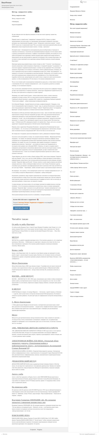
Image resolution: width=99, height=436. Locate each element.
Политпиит (73, 270)
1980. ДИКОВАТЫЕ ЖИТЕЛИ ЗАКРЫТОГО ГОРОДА (35, 328)
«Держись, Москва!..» (76, 198)
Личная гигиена (74, 283)
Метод (14, 315)
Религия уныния (74, 151)
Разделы (39, 429)
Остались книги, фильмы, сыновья (79, 228)
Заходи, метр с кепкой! (76, 15)
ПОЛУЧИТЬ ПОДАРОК (21, 208)
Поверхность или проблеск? (77, 120)
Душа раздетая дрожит (76, 236)
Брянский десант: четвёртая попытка (79, 56)
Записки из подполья (75, 37)
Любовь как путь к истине (77, 202)
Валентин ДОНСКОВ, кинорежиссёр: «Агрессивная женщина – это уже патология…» (80, 260)
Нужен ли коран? (74, 125)
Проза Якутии (73, 241)
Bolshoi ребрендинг (75, 180)
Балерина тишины (75, 99)
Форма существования (76, 73)
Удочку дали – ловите (75, 69)
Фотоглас (72, 19)
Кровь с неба (17, 250)
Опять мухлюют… (75, 176)
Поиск (83, 2)
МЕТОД (15, 237)
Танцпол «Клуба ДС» (75, 275)
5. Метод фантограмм (21, 302)
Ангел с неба (17, 374)
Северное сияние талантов (77, 232)
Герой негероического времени (78, 133)
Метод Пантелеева (20, 263)
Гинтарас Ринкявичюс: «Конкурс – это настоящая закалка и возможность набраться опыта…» (80, 157)
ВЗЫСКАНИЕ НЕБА (21, 415)
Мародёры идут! (74, 142)
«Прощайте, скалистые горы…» (78, 210)
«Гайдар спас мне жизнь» (76, 206)
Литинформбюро (74, 82)
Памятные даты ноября (76, 77)
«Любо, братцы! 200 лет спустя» (78, 167)
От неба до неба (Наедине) (23, 224)
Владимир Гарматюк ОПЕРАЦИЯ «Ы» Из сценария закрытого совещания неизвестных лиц (34, 401)
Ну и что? (72, 172)
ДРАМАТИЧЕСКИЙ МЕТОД (24, 361)
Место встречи (74, 86)
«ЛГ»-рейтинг (73, 90)
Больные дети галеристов (76, 193)
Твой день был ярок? (75, 146)
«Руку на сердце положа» (76, 296)
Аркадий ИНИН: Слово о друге (78, 287)
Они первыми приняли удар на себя (79, 223)
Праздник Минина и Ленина (77, 11)
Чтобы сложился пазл (75, 266)
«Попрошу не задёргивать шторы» (79, 64)
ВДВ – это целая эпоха (76, 219)
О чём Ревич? (73, 60)
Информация (73, 112)
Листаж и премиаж (75, 116)
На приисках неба (19, 387)
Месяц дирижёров (75, 129)
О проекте (33, 429)
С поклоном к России (75, 185)
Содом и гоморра (74, 292)
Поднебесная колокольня (76, 95)
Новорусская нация (75, 32)
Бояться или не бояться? (76, 41)
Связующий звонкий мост (77, 51)
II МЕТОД (16, 289)
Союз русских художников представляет (80, 138)
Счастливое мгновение (76, 215)
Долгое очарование (75, 249)
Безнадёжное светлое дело (77, 245)
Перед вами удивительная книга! (78, 103)
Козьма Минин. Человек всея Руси (79, 163)
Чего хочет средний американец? (78, 28)
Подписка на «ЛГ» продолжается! (79, 108)
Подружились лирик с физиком (78, 254)
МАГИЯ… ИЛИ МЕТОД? (23, 276)
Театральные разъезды (76, 189)
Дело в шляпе (73, 279)
